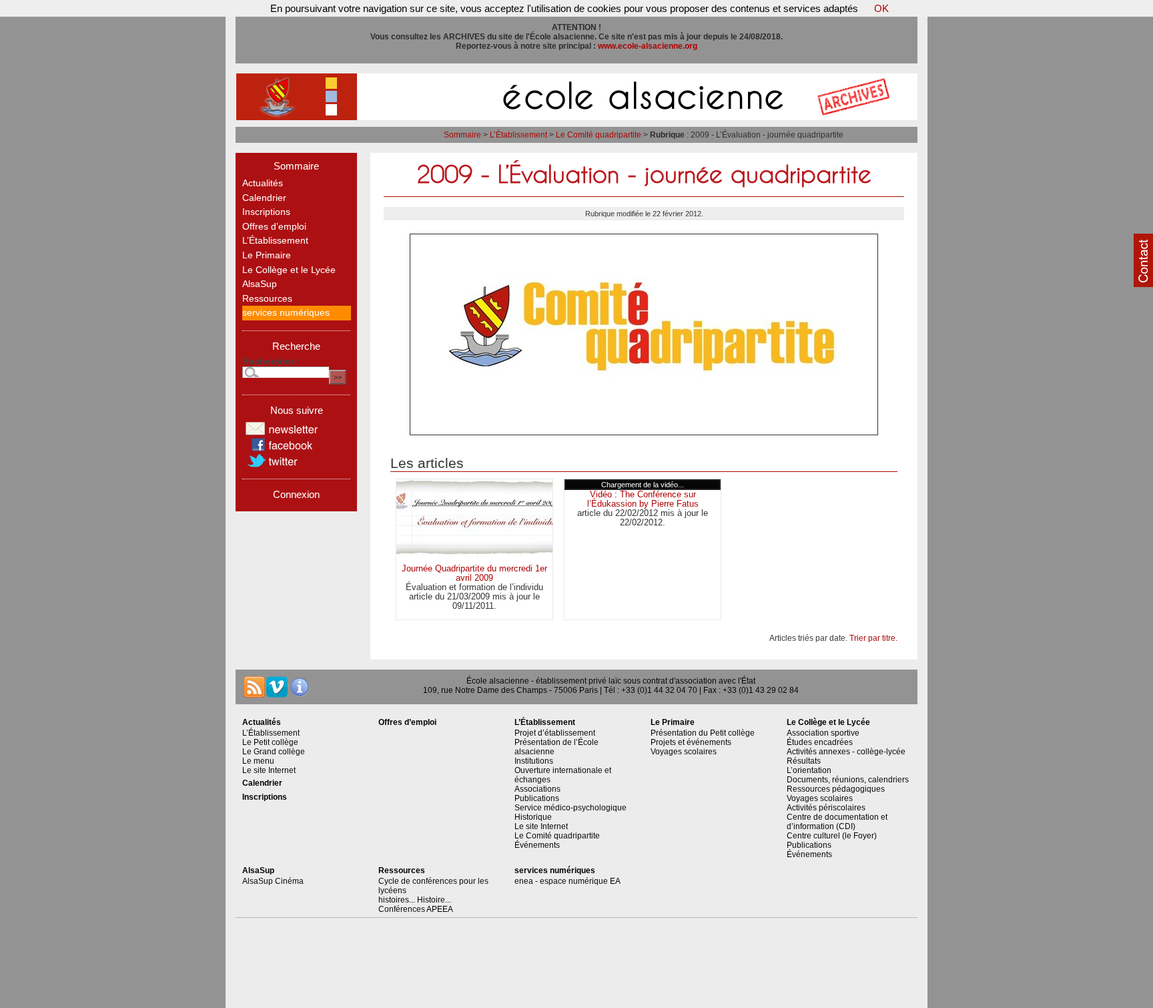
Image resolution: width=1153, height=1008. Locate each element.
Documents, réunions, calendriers (848, 779)
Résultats (804, 761)
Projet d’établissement (554, 733)
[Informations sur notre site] (299, 687)
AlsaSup (259, 284)
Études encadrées (820, 742)
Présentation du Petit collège (703, 733)
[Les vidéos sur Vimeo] (277, 687)
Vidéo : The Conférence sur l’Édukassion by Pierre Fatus (643, 499)
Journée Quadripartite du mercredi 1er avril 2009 (474, 573)
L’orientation (809, 770)
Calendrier (264, 198)
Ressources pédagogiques (836, 789)
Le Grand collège (273, 751)
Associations (537, 789)
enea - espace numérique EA (567, 881)
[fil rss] (254, 687)
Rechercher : (271, 361)
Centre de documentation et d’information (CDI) (837, 821)
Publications (536, 798)
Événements (537, 845)
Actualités (262, 183)
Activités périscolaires (826, 807)
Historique (533, 817)
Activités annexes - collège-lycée (846, 751)
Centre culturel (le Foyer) (832, 835)
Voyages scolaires (684, 751)
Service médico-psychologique (570, 807)
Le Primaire (266, 255)
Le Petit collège (270, 742)
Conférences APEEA (415, 909)
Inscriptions (266, 212)
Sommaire (462, 135)
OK (881, 8)
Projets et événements (691, 742)
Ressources (267, 299)
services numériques (286, 313)
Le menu (258, 761)
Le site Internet (269, 770)
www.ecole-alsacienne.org (647, 46)
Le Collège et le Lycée (289, 270)
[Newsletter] (282, 434)
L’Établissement (518, 135)
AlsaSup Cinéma (273, 881)
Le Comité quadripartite (598, 135)
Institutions (533, 761)
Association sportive (823, 733)
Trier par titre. (873, 638)
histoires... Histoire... (414, 900)
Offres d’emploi (274, 227)
